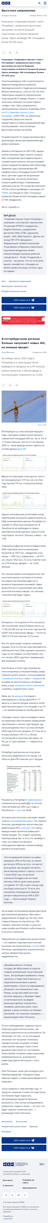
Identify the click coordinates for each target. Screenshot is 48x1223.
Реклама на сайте (28, 1181)
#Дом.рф (33, 1126)
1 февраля (37, 678)
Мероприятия (30, 1188)
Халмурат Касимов (9, 15)
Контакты (8, 1180)
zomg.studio (7, 1218)
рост (19, 810)
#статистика (21, 1121)
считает (36, 946)
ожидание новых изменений (29, 685)
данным (19, 696)
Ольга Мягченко (8, 352)
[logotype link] (8, 3)
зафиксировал (34, 799)
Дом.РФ (22, 448)
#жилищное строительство (14, 286)
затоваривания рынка (21, 820)
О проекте (8, 1185)
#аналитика (7, 1121)
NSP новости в (22, 300)
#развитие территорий (20, 281)
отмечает (25, 827)
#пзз (4, 281)
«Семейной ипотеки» (12, 678)
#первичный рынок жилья (14, 291)
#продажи (6, 1131)
